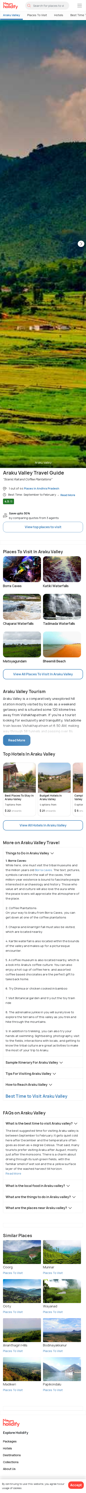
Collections (11, 1462)
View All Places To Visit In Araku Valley (43, 674)
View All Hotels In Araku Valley (43, 825)
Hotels (58, 15)
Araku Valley (11, 15)
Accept (76, 1485)
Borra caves (43, 870)
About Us (9, 1469)
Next (81, 244)
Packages (10, 1441)
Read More (13, 1173)
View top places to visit (43, 527)
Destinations (12, 1455)
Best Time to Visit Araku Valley (36, 1096)
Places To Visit (37, 15)
